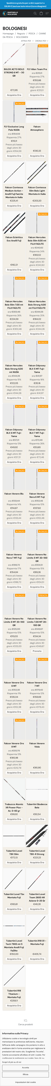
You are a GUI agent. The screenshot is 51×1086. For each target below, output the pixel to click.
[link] (25, 1081)
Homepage (8, 33)
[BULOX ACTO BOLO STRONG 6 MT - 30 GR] (14, 54)
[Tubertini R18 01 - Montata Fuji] (37, 926)
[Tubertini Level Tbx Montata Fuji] (14, 879)
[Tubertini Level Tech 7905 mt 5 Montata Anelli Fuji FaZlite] (14, 926)
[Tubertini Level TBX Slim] (14, 836)
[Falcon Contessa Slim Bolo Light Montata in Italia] (37, 172)
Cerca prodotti (25, 1024)
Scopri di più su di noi (11, 1062)
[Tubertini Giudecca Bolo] (37, 789)
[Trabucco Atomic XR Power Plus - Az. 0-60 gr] (14, 789)
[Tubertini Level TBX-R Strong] (37, 836)
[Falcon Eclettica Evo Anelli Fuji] (14, 222)
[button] (10, 13)
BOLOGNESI (22, 37)
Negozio (21, 33)
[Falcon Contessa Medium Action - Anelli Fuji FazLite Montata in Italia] (14, 172)
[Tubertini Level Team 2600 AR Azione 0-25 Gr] (37, 879)
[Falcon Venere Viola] (37, 728)
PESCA (32, 33)
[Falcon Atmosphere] (37, 112)
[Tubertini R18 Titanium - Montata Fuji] (14, 975)
